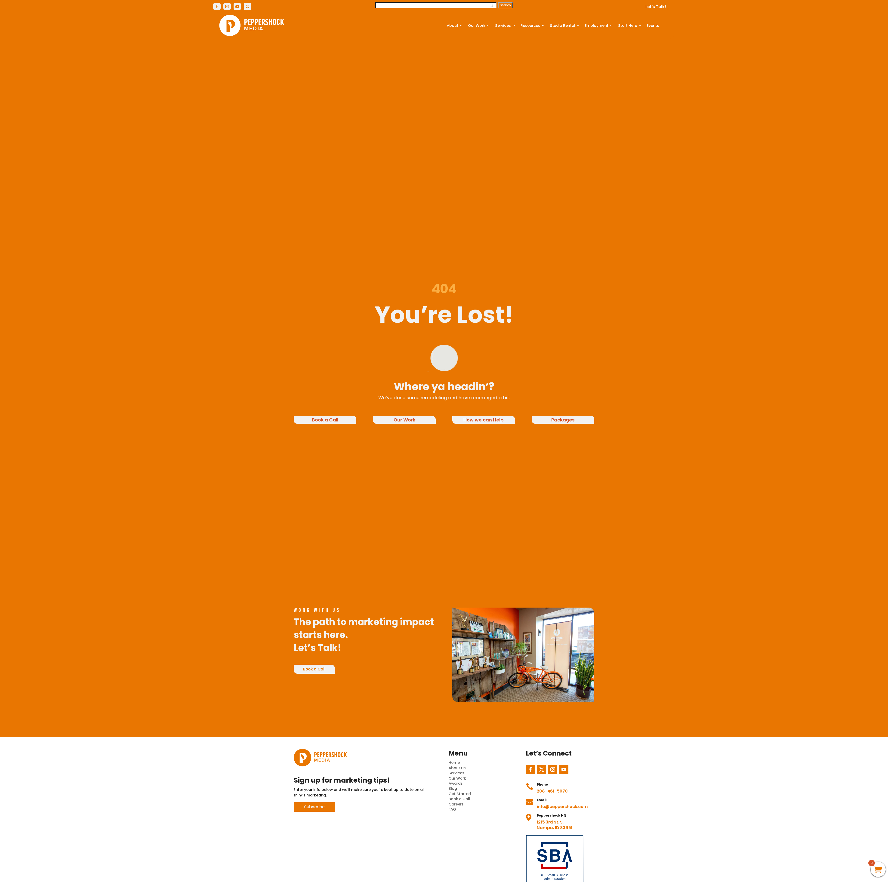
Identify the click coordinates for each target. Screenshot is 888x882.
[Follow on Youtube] (237, 6)
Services (503, 25)
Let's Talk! (655, 6)
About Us (457, 768)
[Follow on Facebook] (217, 6)
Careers (456, 804)
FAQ (452, 809)
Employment (596, 25)
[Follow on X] (247, 6)
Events (653, 25)
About (452, 25)
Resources (530, 25)
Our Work (476, 25)
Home (454, 762)
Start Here (627, 25)
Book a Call (325, 420)
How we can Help (483, 420)
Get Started (460, 793)
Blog (453, 788)
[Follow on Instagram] (227, 6)
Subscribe (314, 807)
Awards (456, 783)
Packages (563, 420)
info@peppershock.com (562, 806)
